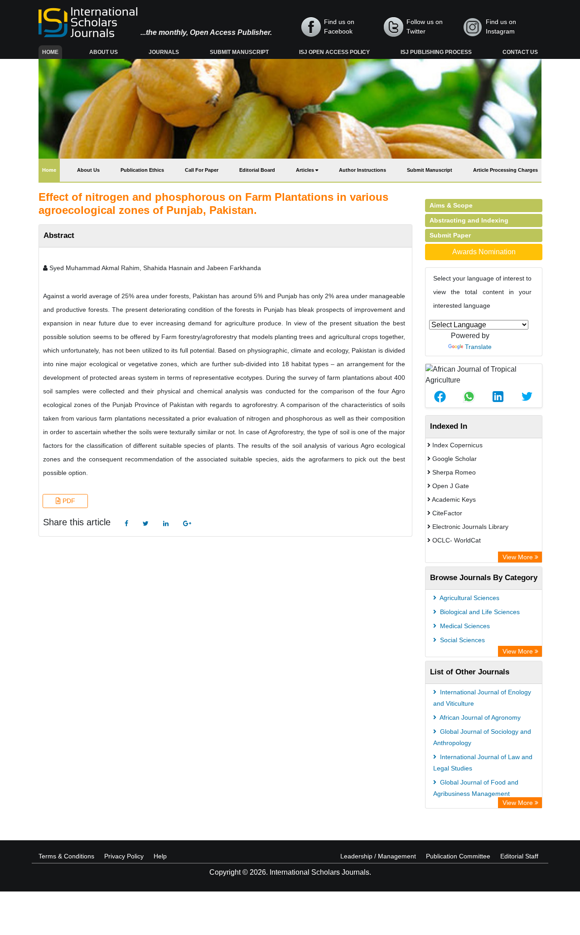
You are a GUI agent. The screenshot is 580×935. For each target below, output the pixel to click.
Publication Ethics (142, 170)
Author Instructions (362, 170)
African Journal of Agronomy (479, 717)
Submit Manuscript (239, 52)
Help (160, 856)
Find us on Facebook (339, 26)
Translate (478, 346)
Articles (305, 170)
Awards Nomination (484, 252)
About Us (103, 52)
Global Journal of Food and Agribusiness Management (475, 788)
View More (519, 557)
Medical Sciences (464, 626)
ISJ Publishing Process (436, 52)
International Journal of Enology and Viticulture (482, 697)
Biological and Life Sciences (479, 611)
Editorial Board (257, 170)
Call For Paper (201, 170)
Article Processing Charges (505, 170)
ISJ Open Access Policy (334, 52)
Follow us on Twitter (424, 26)
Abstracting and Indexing (469, 220)
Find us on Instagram (501, 26)
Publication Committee (458, 856)
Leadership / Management (378, 856)
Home (52, 51)
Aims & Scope (451, 205)
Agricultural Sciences (468, 597)
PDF (68, 500)
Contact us (520, 52)
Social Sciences (461, 640)
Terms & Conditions (66, 856)
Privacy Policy (124, 856)
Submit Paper (450, 235)
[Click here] (126, 523)
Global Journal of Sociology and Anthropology (482, 737)
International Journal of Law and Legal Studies (482, 762)
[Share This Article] (439, 396)
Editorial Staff (519, 856)
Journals (164, 52)
